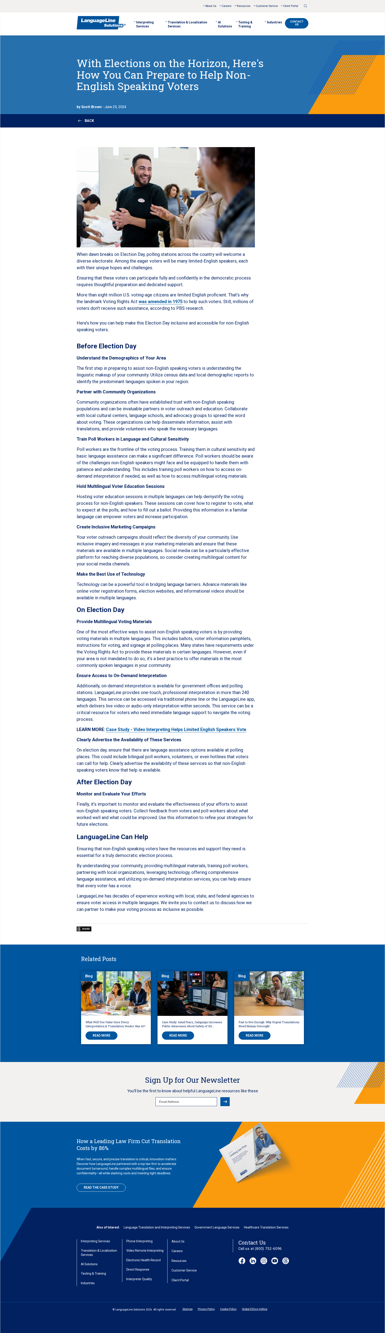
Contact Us (296, 23)
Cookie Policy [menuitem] (228, 1309)
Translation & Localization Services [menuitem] (187, 24)
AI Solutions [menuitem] (225, 24)
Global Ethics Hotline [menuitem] (254, 1309)
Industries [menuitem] (274, 22)
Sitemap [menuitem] (187, 1309)
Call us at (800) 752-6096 (260, 1249)
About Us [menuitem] (210, 6)
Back (89, 121)
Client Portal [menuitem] (290, 6)
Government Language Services (217, 1227)
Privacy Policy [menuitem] (206, 1309)
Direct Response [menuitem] (137, 1269)
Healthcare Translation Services (266, 1227)
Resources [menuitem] (243, 6)
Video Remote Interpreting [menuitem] (145, 1250)
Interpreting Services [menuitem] (145, 24)
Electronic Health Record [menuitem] (143, 1260)
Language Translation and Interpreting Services (157, 1227)
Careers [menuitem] (226, 6)
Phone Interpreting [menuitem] (139, 1241)
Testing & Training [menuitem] (245, 24)
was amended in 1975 (160, 301)
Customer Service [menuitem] (267, 6)
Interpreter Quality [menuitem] (139, 1279)
